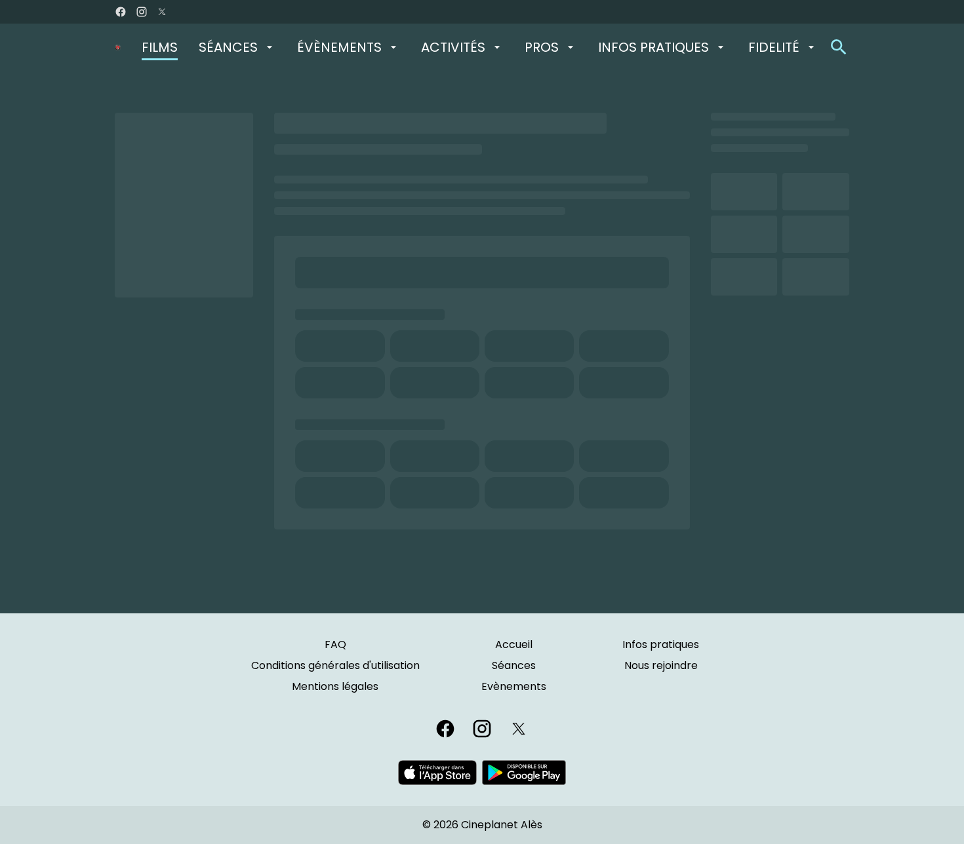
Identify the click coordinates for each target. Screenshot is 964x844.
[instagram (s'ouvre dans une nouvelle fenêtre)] (142, 12)
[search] (838, 47)
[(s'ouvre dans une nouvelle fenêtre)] (437, 772)
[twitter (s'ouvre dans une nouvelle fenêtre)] (162, 12)
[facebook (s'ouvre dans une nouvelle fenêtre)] (121, 12)
